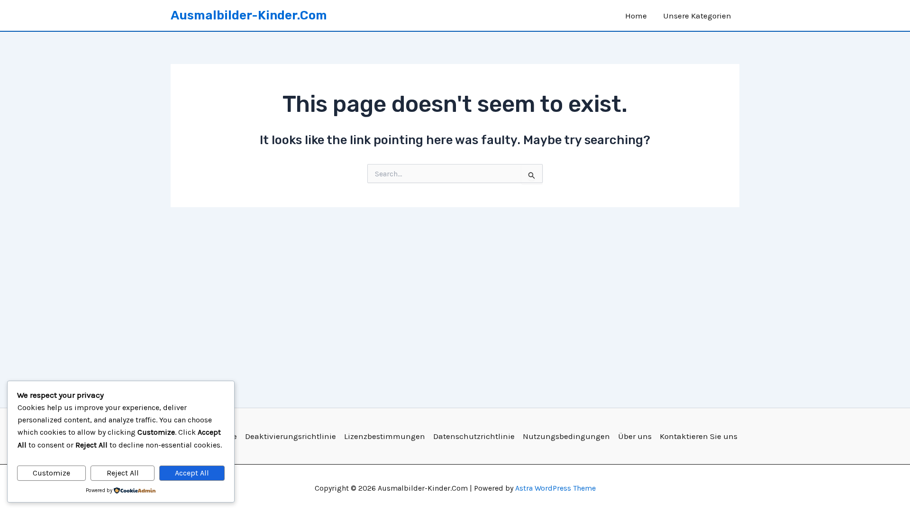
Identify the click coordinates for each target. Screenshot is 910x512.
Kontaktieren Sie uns (698, 436)
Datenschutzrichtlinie (474, 436)
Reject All (123, 472)
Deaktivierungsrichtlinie (290, 436)
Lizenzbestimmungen (384, 436)
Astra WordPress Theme (555, 488)
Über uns (635, 436)
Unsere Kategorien (697, 15)
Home (636, 15)
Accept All (192, 472)
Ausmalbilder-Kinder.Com (249, 15)
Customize (51, 472)
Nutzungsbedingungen (566, 436)
